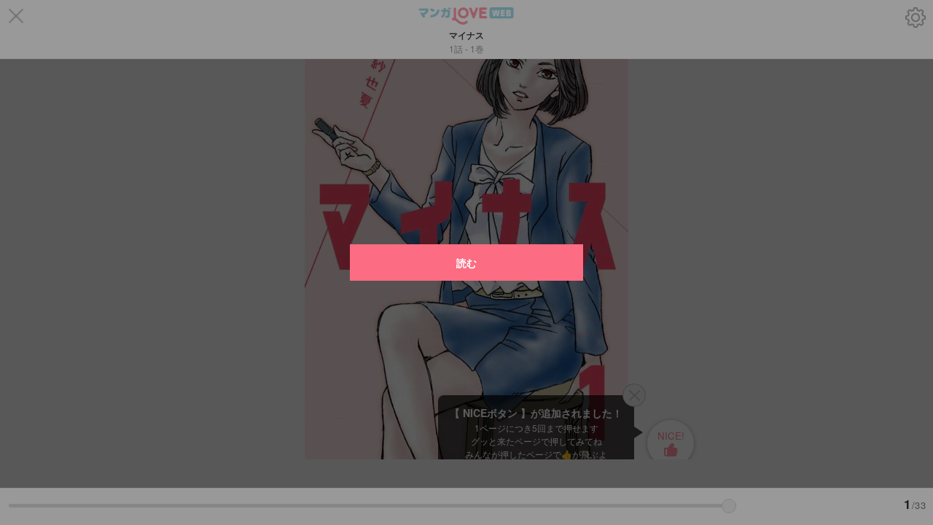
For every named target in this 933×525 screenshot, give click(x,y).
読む (466, 262)
